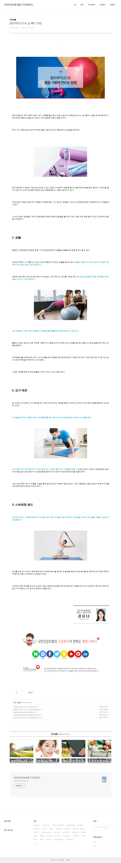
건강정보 (70, 839)
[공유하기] (19, 693)
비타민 (49, 839)
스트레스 (58, 836)
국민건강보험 (46, 832)
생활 (18, 702)
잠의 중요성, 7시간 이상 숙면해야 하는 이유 (27, 717)
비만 (84, 836)
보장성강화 (71, 825)
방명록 (112, 5)
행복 (42, 836)
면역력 (68, 829)
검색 (114, 827)
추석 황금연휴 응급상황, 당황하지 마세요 (26, 715)
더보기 (35, 843)
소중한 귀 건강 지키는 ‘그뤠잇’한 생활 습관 (26, 709)
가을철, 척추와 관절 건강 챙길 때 (23, 712)
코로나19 (67, 832)
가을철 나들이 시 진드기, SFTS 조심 (24, 707)
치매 (42, 839)
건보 (45, 829)
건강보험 (67, 836)
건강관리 (76, 832)
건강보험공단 (59, 839)
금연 (36, 836)
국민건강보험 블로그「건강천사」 (18, 4)
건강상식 (37, 825)
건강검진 (47, 825)
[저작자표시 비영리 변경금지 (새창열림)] (38, 693)
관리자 (68, 860)
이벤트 (37, 832)
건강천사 (76, 836)
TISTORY (61, 860)
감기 (36, 839)
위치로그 (103, 5)
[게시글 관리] (22, 693)
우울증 (49, 836)
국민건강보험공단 (58, 825)
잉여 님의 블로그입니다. (21, 781)
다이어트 (57, 832)
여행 (83, 832)
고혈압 (81, 825)
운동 (51, 829)
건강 (15, 702)
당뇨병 (76, 829)
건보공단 (59, 829)
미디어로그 (91, 5)
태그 (82, 5)
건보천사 (37, 829)
